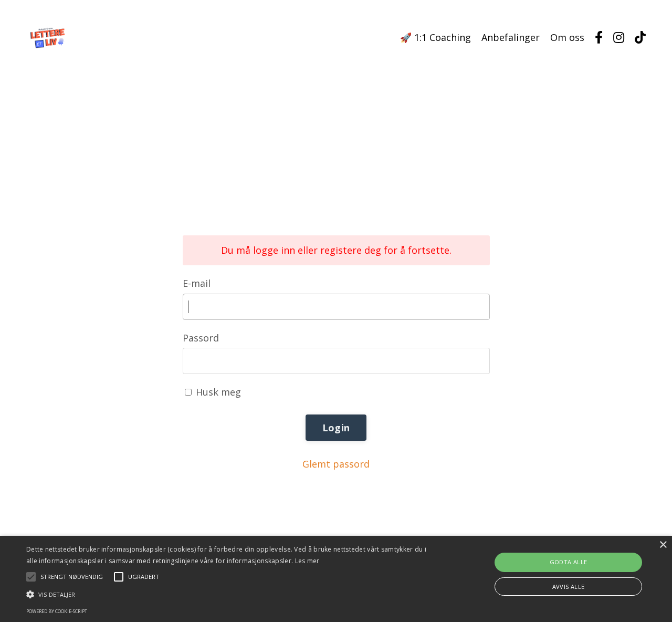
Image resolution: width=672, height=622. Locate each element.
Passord (201, 337)
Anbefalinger (510, 37)
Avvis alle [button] (568, 586)
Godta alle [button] (568, 562)
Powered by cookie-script (56, 611)
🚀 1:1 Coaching (435, 37)
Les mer (307, 560)
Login (336, 427)
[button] (227, 594)
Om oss (567, 37)
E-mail (197, 283)
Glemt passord (336, 464)
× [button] (663, 545)
